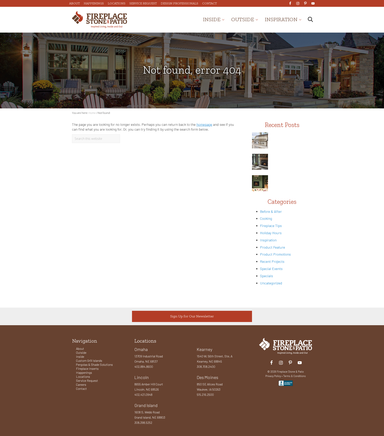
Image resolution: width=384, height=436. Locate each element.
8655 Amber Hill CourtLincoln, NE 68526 (148, 386)
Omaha (141, 349)
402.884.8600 (143, 366)
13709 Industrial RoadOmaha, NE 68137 (148, 358)
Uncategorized (271, 283)
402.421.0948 (143, 394)
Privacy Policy (273, 376)
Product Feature (272, 247)
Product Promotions (275, 254)
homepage (204, 124)
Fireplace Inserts (87, 368)
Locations (83, 376)
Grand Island (146, 405)
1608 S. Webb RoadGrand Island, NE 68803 (149, 414)
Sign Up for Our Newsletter (192, 316)
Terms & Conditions (294, 376)
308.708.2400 (206, 366)
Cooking (266, 218)
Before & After (271, 211)
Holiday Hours (271, 233)
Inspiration (268, 240)
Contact (81, 388)
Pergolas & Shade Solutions (94, 364)
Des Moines (207, 377)
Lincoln (141, 377)
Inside (80, 356)
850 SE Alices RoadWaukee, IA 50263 (210, 386)
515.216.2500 (205, 394)
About (80, 348)
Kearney (204, 349)
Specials (266, 276)
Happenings (84, 372)
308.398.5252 (143, 422)
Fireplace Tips (271, 225)
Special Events (271, 268)
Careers (81, 384)
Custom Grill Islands (89, 360)
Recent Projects (272, 261)
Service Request (87, 380)
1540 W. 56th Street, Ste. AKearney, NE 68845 (214, 358)
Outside (81, 352)
